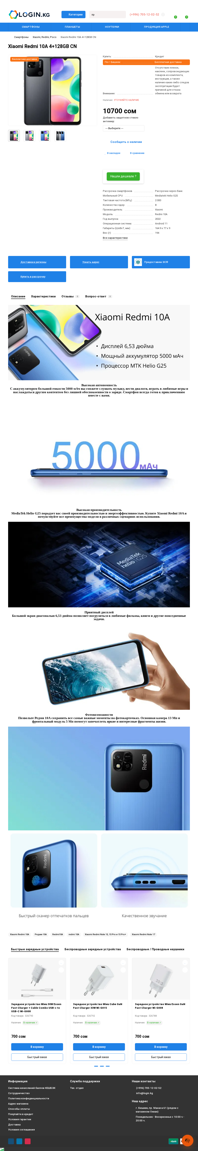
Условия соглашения (21, 1129)
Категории (76, 14)
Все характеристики (115, 237)
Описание (18, 296)
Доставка (14, 1124)
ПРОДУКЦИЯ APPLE (156, 26)
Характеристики (43, 296)
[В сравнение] (61, 970)
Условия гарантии (19, 1119)
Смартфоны (21, 37)
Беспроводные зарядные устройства (93, 949)
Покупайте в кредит (20, 1114)
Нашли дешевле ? (123, 176)
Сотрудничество (19, 1093)
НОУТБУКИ (112, 26)
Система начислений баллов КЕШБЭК (31, 1088)
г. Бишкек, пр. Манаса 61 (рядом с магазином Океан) (157, 1109)
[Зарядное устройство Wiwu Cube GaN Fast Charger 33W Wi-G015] (99, 980)
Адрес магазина (18, 1103)
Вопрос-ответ (98, 296)
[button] (90, 1066)
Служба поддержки (85, 1081)
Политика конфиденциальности (28, 1098)
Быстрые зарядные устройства (35, 949)
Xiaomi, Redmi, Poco (44, 37)
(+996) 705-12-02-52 (144, 14)
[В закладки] (61, 962)
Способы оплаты (19, 1108)
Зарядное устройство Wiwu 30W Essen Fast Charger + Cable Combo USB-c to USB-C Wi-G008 (36, 1008)
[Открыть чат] (187, 1140)
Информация (17, 1081)
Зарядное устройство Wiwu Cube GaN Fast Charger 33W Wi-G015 (97, 1006)
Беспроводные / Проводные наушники (155, 949)
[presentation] (8, 1010)
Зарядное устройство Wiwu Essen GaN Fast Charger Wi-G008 (160, 1006)
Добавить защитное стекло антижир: (120, 119)
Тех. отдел (77, 1088)
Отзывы (69, 296)
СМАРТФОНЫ (31, 26)
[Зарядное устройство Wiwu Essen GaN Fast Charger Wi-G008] (161, 980)
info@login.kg (144, 1093)
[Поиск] (122, 14)
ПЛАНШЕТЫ (72, 26)
